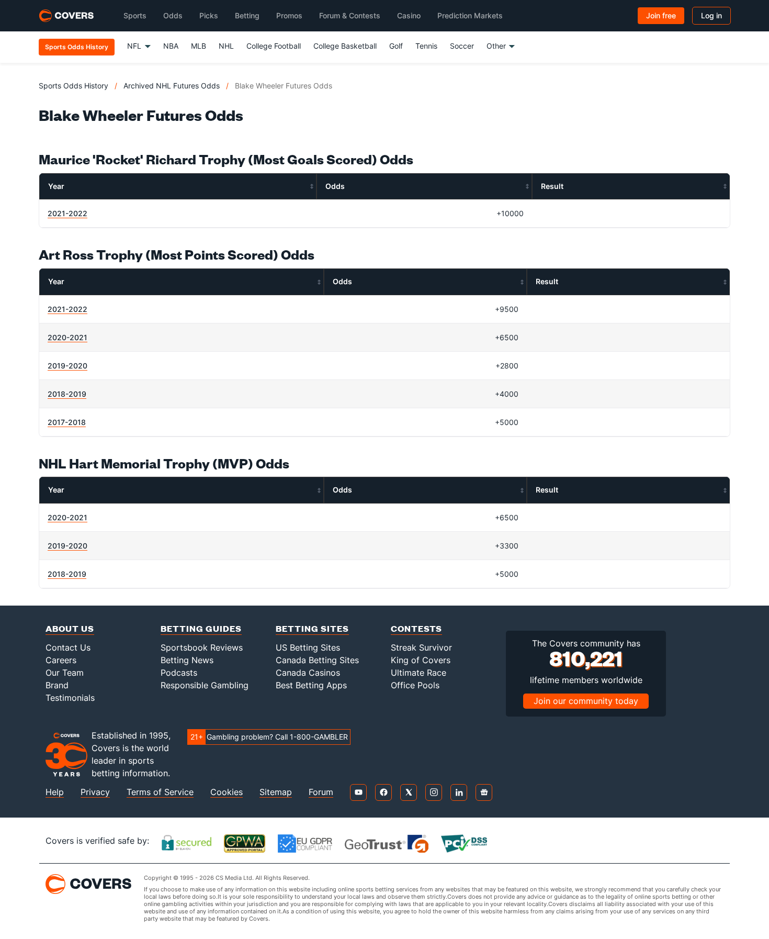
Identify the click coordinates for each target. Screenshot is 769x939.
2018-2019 (67, 393)
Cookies (226, 792)
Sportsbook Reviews (202, 647)
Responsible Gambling (204, 685)
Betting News (187, 660)
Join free (661, 15)
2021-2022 (67, 213)
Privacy (95, 792)
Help (55, 792)
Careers (61, 660)
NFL (134, 45)
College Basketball (345, 45)
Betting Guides (201, 628)
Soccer (462, 45)
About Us (70, 628)
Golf (396, 45)
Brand (57, 685)
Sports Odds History (73, 85)
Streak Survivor (421, 647)
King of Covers (420, 660)
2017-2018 (67, 422)
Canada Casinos (308, 672)
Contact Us (68, 647)
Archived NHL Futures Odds (171, 85)
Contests (416, 628)
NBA (170, 45)
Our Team (65, 672)
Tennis (426, 45)
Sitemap (275, 792)
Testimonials (70, 697)
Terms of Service (160, 792)
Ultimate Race (418, 672)
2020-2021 (67, 337)
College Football (273, 45)
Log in (711, 15)
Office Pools (415, 685)
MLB (198, 45)
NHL (226, 45)
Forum (321, 792)
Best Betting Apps (311, 685)
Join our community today (586, 701)
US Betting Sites (308, 647)
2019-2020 (67, 365)
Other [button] (496, 45)
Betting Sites (312, 628)
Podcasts (179, 672)
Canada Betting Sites (317, 660)
